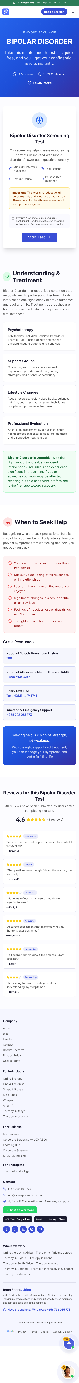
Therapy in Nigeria (15, 1258)
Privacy (22, 1331)
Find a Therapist (13, 1083)
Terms (33, 1331)
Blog (6, 1033)
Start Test (36, 237)
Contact (8, 1044)
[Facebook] (6, 1229)
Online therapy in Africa (18, 1252)
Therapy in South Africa (18, 1263)
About (7, 1028)
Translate (10, 1331)
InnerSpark (17, 1290)
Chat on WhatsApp (22, 1209)
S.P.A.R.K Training (14, 1155)
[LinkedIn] (23, 1229)
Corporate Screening (16, 1150)
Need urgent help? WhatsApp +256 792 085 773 (39, 1309)
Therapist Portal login (16, 1171)
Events (7, 1039)
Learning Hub (11, 1145)
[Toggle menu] (73, 12)
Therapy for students (16, 1274)
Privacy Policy (12, 1055)
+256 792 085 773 (19, 1189)
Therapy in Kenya (14, 1111)
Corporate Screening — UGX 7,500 (25, 1139)
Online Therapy (12, 1078)
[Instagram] (31, 1229)
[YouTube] (40, 1229)
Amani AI (8, 1105)
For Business (11, 1134)
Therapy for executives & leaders (52, 1268)
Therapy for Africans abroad (54, 1252)
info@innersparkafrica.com (25, 1195)
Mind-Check (10, 1094)
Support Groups (13, 1089)
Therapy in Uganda (15, 1116)
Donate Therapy (13, 1049)
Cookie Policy (11, 1060)
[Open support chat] (68, 1372)
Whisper (8, 1100)
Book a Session (54, 11)
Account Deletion (62, 1331)
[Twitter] (15, 1229)
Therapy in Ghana (41, 1258)
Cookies (45, 1331)
